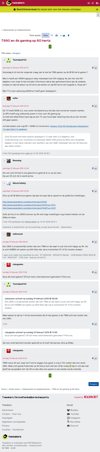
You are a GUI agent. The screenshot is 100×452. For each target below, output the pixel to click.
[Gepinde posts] (68, 35)
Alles (45, 35)
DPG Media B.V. (34, 443)
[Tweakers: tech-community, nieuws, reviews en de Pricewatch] (15, 3)
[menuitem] (88, 3)
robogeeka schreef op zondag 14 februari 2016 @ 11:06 (31, 332)
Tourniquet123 (19, 60)
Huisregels (7, 418)
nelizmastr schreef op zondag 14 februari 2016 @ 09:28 (31, 298)
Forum (4, 389)
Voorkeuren (18, 429)
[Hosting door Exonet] (86, 397)
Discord (74, 425)
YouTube (74, 414)
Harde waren (14, 389)
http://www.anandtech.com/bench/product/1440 (25, 202)
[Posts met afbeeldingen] (56, 35)
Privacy (5, 425)
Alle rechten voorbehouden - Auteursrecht (21, 445)
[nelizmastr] (9, 234)
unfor (15, 98)
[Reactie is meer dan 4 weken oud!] (5, 324)
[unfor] (9, 99)
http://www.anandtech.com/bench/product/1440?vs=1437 (29, 208)
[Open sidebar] (98, 14)
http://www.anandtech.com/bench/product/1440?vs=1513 (29, 205)
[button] (3, 3)
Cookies (6, 429)
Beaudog (17, 160)
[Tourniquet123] (9, 60)
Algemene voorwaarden (14, 421)
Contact (6, 414)
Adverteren (7, 410)
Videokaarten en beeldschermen (17, 30)
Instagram (75, 418)
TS (51, 35)
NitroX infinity (19, 183)
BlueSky (74, 410)
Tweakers (6, 443)
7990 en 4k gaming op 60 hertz (65, 389)
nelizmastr (18, 234)
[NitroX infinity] (9, 184)
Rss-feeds (75, 421)
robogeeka (18, 264)
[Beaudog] (9, 161)
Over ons (16, 414)
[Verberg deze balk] (97, 9)
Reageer (17, 53)
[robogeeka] (9, 265)
